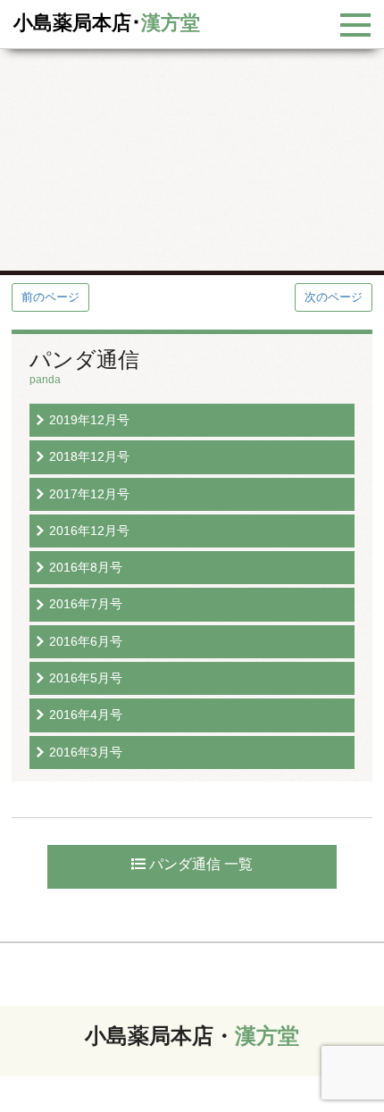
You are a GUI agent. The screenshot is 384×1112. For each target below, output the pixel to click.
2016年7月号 (85, 604)
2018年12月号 (89, 456)
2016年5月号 (85, 678)
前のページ (50, 297)
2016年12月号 (89, 530)
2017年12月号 (89, 494)
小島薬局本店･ (106, 23)
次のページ (334, 297)
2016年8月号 (85, 567)
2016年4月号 (85, 714)
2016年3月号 (85, 752)
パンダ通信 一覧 (199, 864)
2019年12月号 (89, 420)
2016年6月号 (85, 641)
